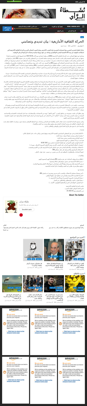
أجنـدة (61, 256)
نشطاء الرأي (72, 269)
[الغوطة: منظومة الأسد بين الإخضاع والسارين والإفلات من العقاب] (75, 283)
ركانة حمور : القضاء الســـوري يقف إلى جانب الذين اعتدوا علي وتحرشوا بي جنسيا (23, 227)
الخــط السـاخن (72, 31)
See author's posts (27, 209)
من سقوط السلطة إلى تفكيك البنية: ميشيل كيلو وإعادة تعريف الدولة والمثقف (54, 265)
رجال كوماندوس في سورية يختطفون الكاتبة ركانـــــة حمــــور (66, 226)
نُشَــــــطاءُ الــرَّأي (72, 12)
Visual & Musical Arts (73, 26)
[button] (83, 26)
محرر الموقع (60, 31)
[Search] (15, 28)
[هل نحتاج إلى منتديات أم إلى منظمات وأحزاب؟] (33, 250)
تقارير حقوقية (52, 287)
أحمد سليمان (81, 259)
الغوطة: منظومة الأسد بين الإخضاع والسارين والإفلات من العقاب (75, 296)
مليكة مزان (79, 46)
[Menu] (83, 26)
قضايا (61, 259)
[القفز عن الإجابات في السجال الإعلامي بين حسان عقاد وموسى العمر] (75, 250)
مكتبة (81, 31)
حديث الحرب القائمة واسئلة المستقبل (27, 26)
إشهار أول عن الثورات (57, 26)
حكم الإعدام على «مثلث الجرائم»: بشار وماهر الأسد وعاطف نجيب (34, 296)
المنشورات (44, 26)
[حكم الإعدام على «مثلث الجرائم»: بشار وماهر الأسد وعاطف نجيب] (33, 283)
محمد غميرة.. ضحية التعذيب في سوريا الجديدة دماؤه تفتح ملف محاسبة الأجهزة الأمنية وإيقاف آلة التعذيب (54, 297)
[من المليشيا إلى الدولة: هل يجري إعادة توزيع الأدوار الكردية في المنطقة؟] (12, 283)
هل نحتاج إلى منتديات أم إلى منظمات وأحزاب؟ (34, 264)
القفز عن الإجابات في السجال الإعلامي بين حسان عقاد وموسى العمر (75, 265)
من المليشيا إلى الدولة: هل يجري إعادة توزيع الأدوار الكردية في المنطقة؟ (12, 296)
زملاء (82, 37)
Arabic (9, 1)
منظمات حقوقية (80, 290)
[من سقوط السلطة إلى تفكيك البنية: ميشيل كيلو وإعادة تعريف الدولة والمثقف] (54, 250)
